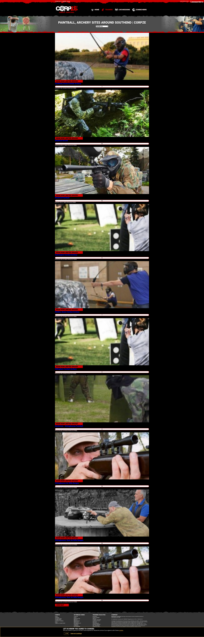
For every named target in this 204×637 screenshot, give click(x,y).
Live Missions (124, 10)
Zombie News (141, 10)
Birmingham (77, 621)
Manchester (77, 618)
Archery (95, 622)
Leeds (75, 617)
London (76, 616)
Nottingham (77, 626)
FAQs (56, 622)
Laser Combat (96, 617)
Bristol (76, 619)
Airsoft (95, 618)
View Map (60, 605)
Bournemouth (77, 623)
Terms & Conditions (60, 623)
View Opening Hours (184, 1)
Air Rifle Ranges (96, 624)
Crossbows (96, 623)
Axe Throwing (96, 625)
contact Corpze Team (62, 1)
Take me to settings (76, 633)
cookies (121, 630)
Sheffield (76, 624)
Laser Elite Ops (96, 621)
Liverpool (76, 625)
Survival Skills (96, 626)
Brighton (76, 622)
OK (66, 633)
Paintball (95, 616)
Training (109, 10)
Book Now (67, 81)
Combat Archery (97, 619)
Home (97, 10)
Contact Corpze (59, 621)
